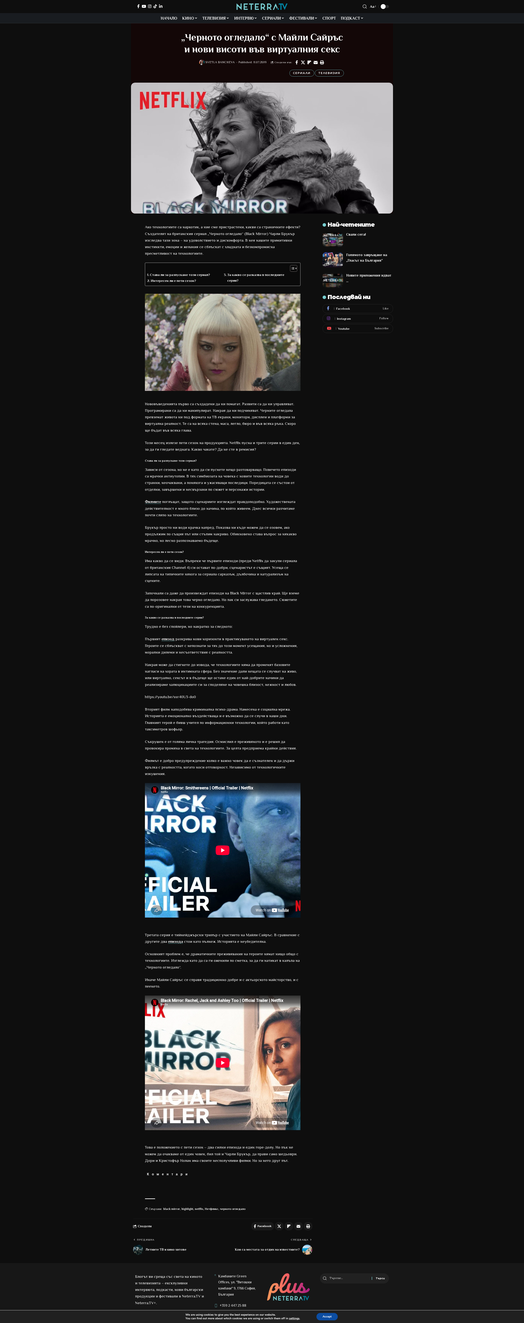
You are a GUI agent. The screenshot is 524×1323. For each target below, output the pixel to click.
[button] (322, 62)
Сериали (302, 73)
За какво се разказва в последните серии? (255, 277)
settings (294, 1318)
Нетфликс (211, 1208)
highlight (187, 1208)
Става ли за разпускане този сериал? (180, 275)
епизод (167, 639)
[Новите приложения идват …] (333, 280)
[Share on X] (303, 62)
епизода (175, 941)
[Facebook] (138, 6)
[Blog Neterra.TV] (262, 6)
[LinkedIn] (161, 6)
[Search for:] (349, 1278)
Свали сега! (356, 234)
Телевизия (329, 73)
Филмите (153, 502)
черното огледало (232, 1208)
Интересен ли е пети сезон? (173, 281)
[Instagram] (149, 6)
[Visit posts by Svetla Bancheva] (201, 62)
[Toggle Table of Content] (291, 268)
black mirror (171, 1208)
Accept (327, 1316)
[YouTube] (144, 6)
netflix (199, 1208)
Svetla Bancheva (220, 62)
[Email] (315, 62)
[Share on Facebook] (296, 62)
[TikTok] (155, 6)
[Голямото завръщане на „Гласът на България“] (333, 260)
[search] (365, 6)
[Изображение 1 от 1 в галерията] (222, 342)
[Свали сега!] (333, 239)
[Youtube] (358, 328)
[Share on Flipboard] (309, 62)
